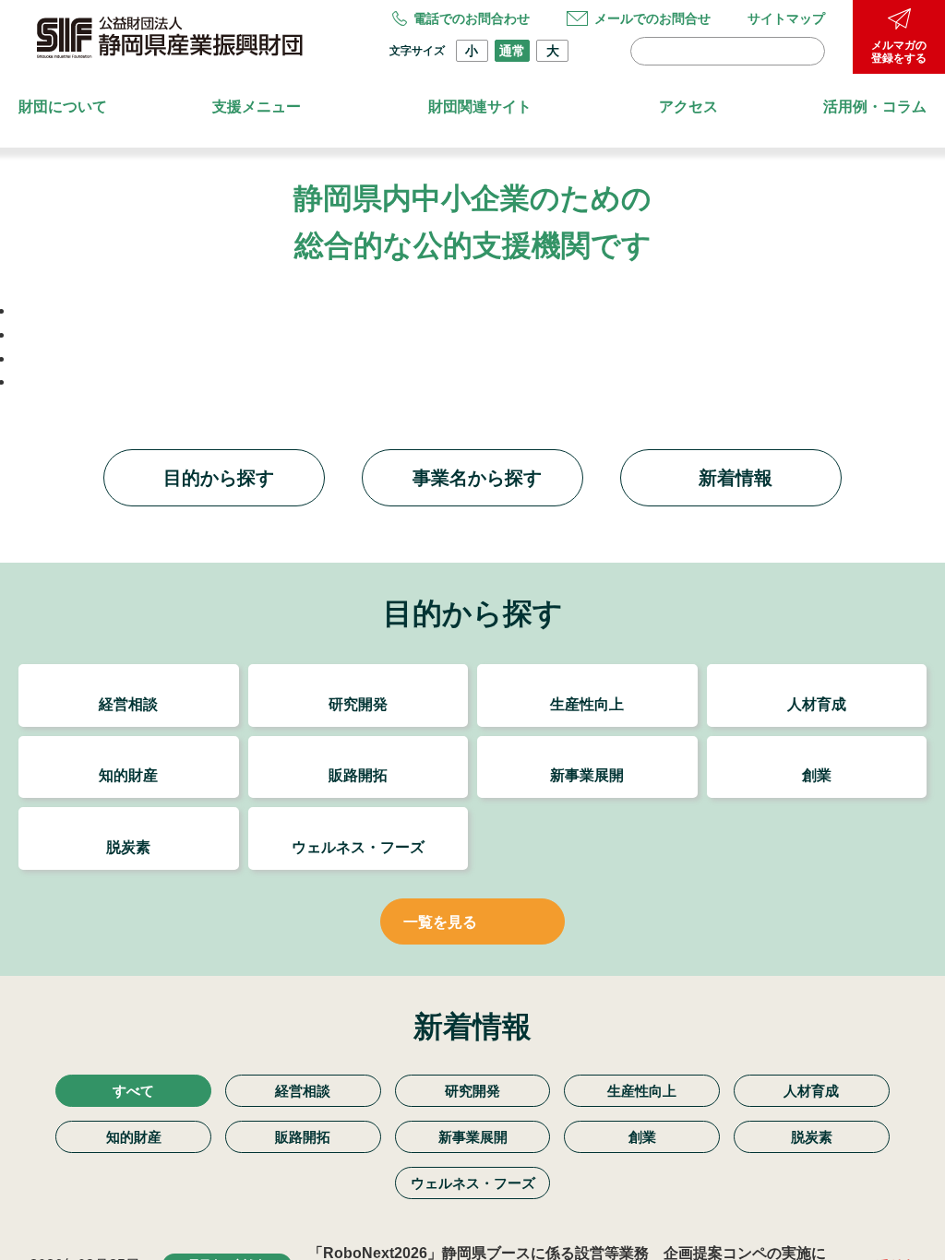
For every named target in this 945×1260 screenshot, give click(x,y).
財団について (62, 106)
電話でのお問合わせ (471, 18)
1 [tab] (437, 319)
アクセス (688, 106)
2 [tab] (459, 319)
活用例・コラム (875, 106)
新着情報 (735, 411)
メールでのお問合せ (652, 18)
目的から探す (218, 411)
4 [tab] (503, 319)
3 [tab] (481, 319)
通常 (512, 50)
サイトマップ (786, 18)
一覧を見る (440, 855)
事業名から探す (477, 411)
